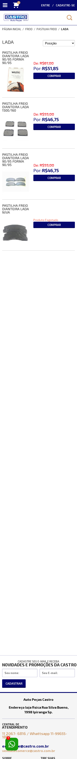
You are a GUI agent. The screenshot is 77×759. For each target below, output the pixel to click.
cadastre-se (65, 5)
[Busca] (69, 17)
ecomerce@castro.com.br (26, 746)
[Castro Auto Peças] (31, 18)
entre (45, 5)
